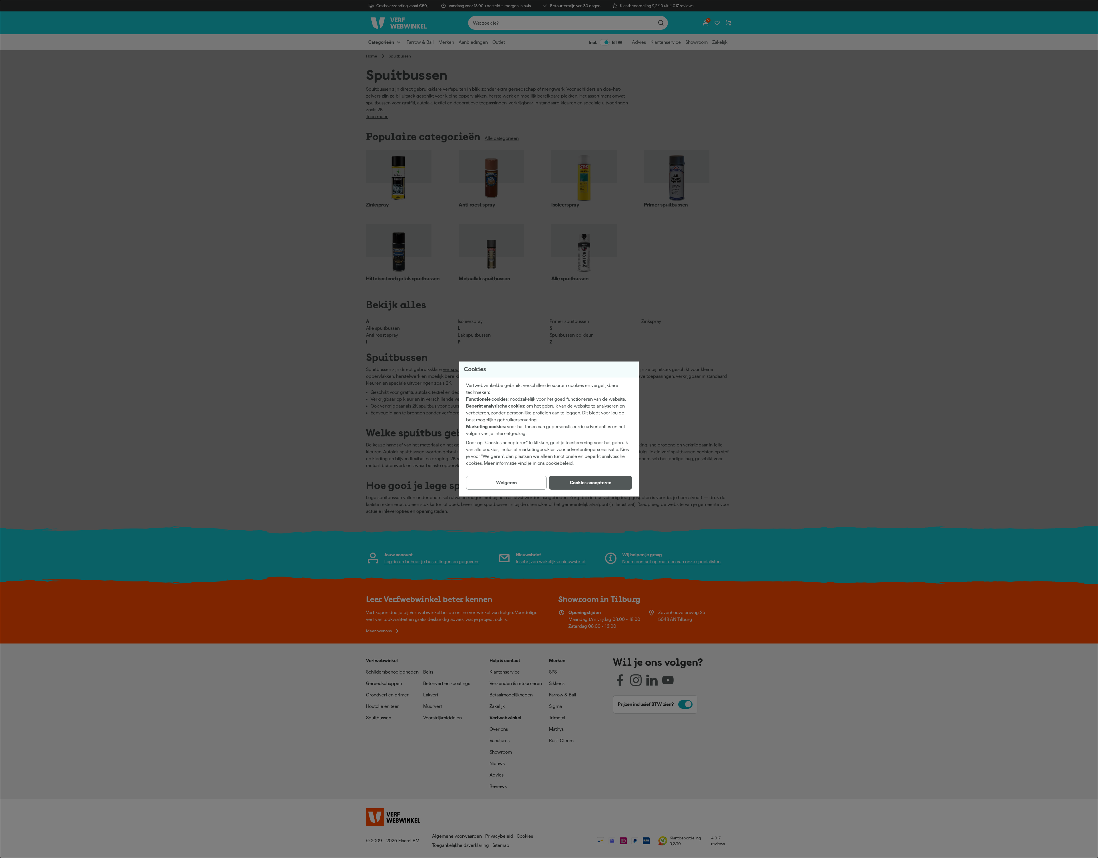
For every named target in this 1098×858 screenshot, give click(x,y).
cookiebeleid (559, 463)
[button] (590, 483)
